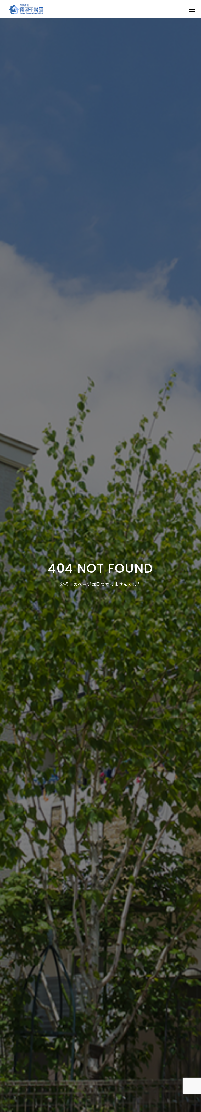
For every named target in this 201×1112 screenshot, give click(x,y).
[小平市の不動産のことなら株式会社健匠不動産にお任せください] (26, 9)
